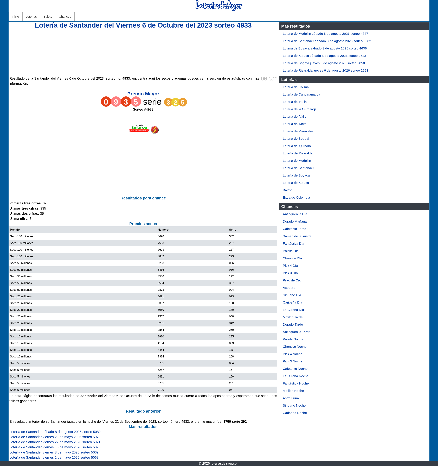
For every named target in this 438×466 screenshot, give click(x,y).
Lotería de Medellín (297, 160)
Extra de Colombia (296, 197)
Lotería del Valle (294, 116)
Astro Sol (289, 287)
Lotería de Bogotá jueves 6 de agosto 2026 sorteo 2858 (324, 63)
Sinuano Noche (294, 405)
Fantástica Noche (296, 383)
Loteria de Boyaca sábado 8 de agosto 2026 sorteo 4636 (325, 48)
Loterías (31, 16)
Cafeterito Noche (295, 368)
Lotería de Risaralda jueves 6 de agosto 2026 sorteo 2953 (325, 70)
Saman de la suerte (297, 236)
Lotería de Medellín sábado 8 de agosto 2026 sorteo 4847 (325, 33)
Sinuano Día (292, 295)
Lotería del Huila (295, 102)
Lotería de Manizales (298, 131)
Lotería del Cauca (296, 183)
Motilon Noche (293, 391)
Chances (65, 16)
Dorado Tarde (293, 324)
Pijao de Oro (292, 280)
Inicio (15, 16)
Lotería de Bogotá (296, 138)
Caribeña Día (292, 302)
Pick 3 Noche (292, 361)
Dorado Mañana (295, 221)
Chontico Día (292, 258)
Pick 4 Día (290, 265)
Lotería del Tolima (296, 87)
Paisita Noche (293, 339)
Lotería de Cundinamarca (301, 94)
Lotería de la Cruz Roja (300, 109)
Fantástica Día (293, 243)
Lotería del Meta (295, 124)
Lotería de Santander (298, 168)
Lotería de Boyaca (296, 175)
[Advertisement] (143, 52)
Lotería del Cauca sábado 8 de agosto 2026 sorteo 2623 (324, 56)
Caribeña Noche (295, 413)
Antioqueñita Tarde (297, 332)
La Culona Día (293, 310)
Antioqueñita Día (295, 214)
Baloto (47, 16)
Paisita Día (291, 251)
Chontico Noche (295, 346)
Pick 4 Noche (292, 354)
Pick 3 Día (290, 273)
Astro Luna (291, 398)
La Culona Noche (296, 376)
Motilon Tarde (293, 317)
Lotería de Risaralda (298, 153)
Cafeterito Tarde (294, 229)
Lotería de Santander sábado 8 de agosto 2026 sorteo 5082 (327, 41)
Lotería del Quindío (297, 146)
